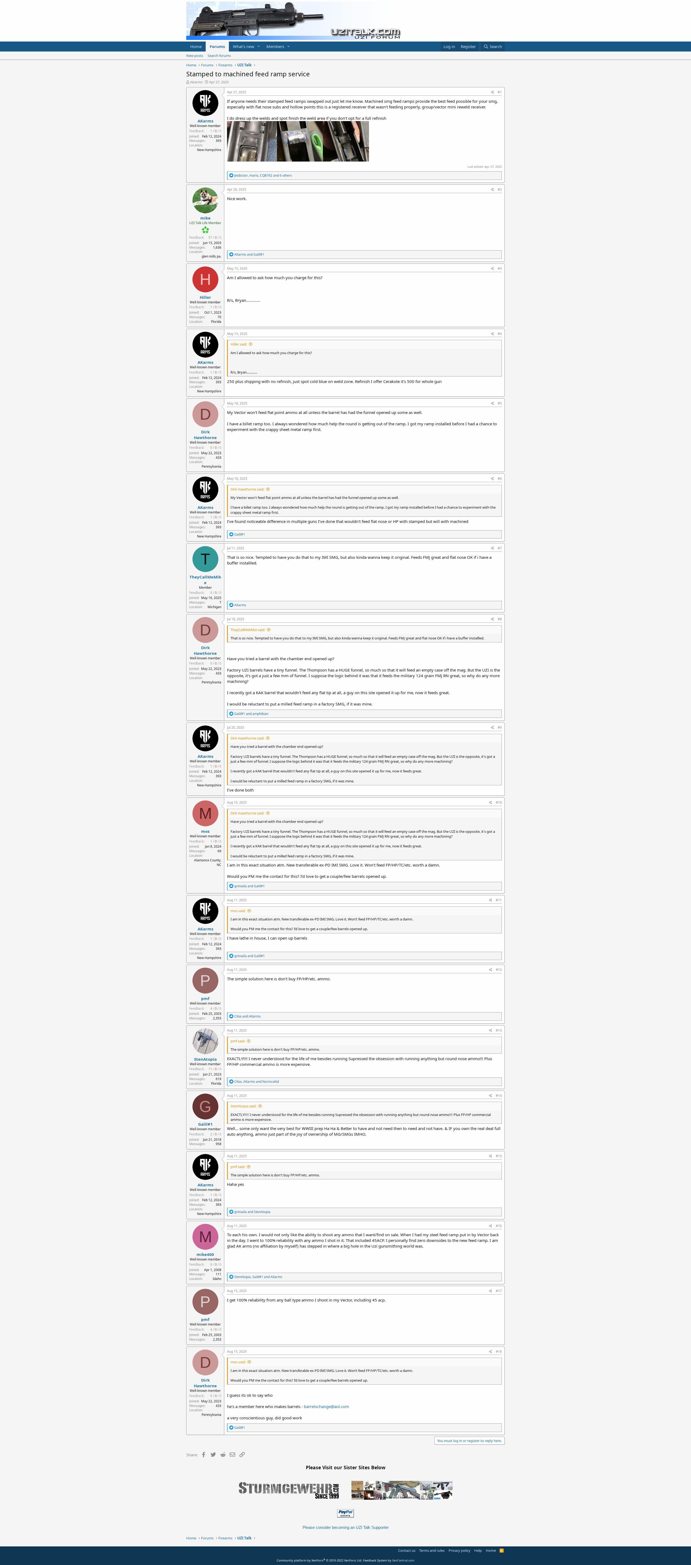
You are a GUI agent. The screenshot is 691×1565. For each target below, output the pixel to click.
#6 (500, 478)
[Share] (492, 92)
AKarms (196, 82)
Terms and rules (432, 1550)
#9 (500, 727)
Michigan (214, 607)
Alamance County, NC (207, 862)
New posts (194, 55)
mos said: (238, 910)
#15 (499, 1156)
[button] (258, 47)
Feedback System (375, 1560)
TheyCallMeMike (205, 579)
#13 (499, 1030)
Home (196, 46)
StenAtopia (205, 1059)
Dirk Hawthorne (205, 434)
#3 (500, 268)
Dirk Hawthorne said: (247, 489)
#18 (499, 1351)
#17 (499, 1291)
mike (205, 218)
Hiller (205, 297)
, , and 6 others (263, 175)
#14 (499, 1095)
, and (256, 1081)
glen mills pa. (211, 256)
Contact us (406, 1550)
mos (205, 831)
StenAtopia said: (243, 1106)
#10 (499, 802)
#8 (500, 619)
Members (275, 46)
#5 (500, 403)
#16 (499, 1226)
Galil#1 (205, 1124)
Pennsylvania (211, 466)
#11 (499, 900)
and (249, 254)
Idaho (217, 1278)
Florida (216, 321)
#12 (499, 969)
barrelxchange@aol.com (326, 1406)
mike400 (205, 1254)
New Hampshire (209, 150)
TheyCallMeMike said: (248, 629)
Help (478, 1550)
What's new (243, 46)
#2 (500, 189)
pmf (205, 998)
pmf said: (238, 1041)
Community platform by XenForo (319, 1560)
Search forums (219, 55)
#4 (500, 333)
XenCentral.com (403, 1560)
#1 (500, 92)
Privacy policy (459, 1550)
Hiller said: (239, 344)
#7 (500, 548)
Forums (217, 46)
